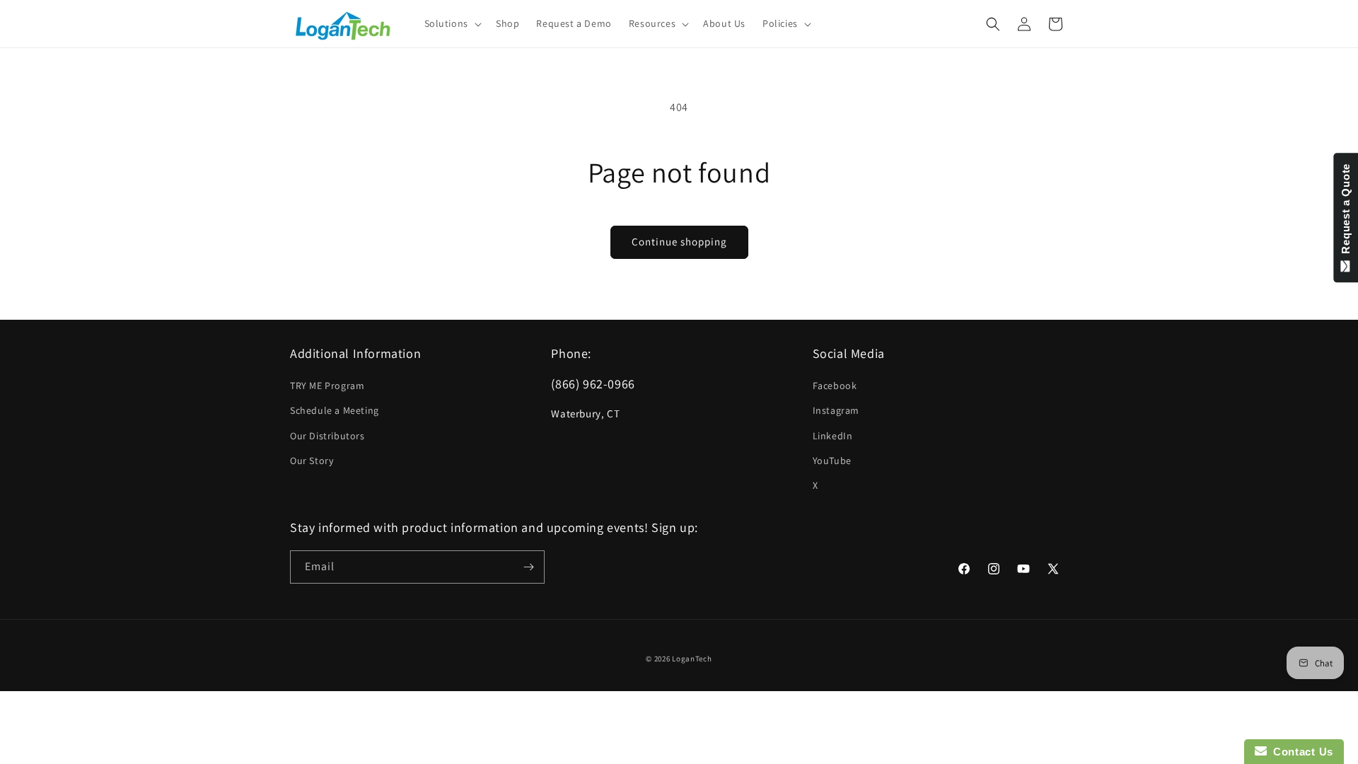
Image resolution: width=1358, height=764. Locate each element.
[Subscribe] (528, 567)
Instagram (836, 410)
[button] (451, 23)
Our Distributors (327, 435)
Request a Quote (1346, 211)
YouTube (832, 460)
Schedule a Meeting (334, 410)
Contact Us (1300, 752)
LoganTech (692, 659)
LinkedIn (833, 435)
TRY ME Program (327, 385)
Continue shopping (679, 241)
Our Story (311, 460)
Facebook (835, 385)
